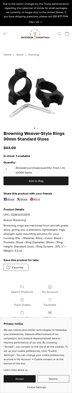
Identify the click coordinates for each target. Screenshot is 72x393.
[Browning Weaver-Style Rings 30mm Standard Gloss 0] (36, 92)
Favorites (50, 305)
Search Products (22, 292)
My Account (50, 292)
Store (19, 54)
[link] (36, 22)
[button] (36, 34)
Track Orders (22, 305)
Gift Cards (49, 317)
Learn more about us (16, 369)
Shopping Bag (22, 317)
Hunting (33, 54)
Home (7, 54)
